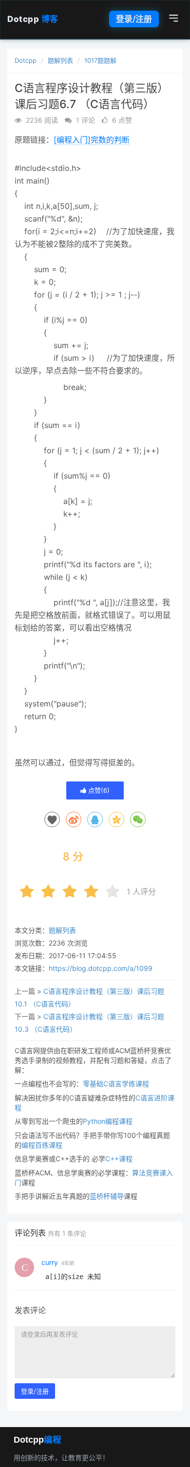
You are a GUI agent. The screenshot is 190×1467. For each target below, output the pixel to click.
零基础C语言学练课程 (116, 1083)
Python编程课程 (108, 1121)
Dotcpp (32, 19)
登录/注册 (134, 19)
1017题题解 (100, 60)
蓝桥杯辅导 (107, 1196)
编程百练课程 (41, 1145)
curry (49, 1262)
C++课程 (119, 1158)
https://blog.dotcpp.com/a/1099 (100, 968)
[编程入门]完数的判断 (92, 140)
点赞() (98, 790)
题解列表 (60, 60)
